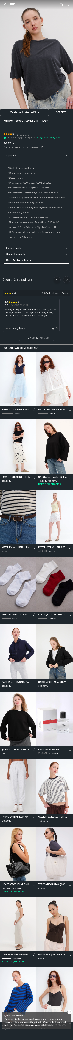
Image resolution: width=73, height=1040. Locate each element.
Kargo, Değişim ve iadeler (18, 260)
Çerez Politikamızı (23, 1025)
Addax (17, 1019)
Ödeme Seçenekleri (16, 254)
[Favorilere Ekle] (68, 5)
